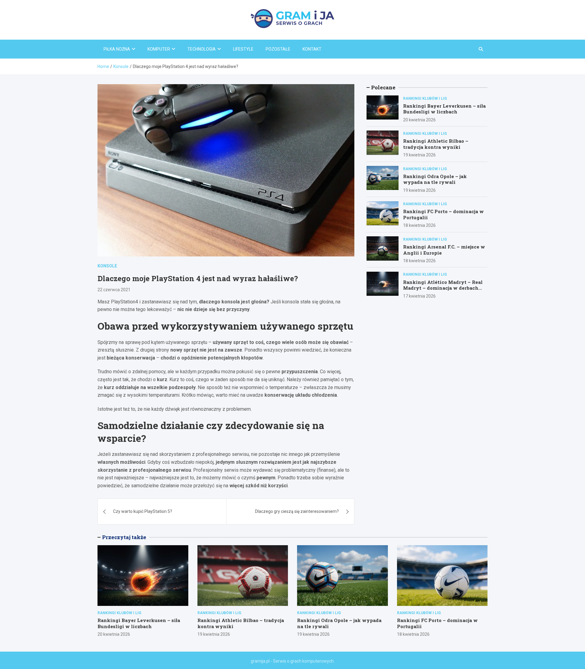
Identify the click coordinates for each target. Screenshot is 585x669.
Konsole (107, 265)
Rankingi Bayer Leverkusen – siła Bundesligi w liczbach (444, 108)
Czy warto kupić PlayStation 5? (142, 511)
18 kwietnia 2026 (419, 225)
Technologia (201, 49)
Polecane (383, 87)
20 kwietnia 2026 (419, 119)
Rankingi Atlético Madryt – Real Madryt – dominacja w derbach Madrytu (443, 288)
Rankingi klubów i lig (425, 98)
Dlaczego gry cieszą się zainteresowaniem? (297, 511)
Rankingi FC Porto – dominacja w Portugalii (443, 214)
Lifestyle (243, 49)
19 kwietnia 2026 (419, 154)
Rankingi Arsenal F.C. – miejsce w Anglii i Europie (444, 249)
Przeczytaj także (124, 537)
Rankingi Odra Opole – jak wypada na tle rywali (435, 179)
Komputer (158, 49)
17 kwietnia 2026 (419, 295)
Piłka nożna (117, 49)
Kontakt (312, 49)
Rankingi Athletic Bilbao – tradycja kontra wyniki (435, 144)
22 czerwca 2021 (114, 289)
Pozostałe (278, 49)
